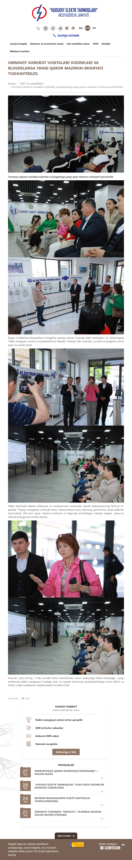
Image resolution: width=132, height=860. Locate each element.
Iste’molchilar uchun (78, 43)
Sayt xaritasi (64, 835)
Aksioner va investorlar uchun (47, 43)
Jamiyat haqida (18, 43)
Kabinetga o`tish (66, 752)
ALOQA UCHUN (68, 35)
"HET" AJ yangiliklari (31, 83)
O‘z (87, 28)
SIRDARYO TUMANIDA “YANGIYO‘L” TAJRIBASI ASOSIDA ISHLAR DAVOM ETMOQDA (68, 813)
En (81, 28)
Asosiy (12, 83)
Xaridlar (106, 43)
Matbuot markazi (19, 51)
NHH (95, 43)
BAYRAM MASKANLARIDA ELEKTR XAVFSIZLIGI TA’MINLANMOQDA (62, 799)
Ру (94, 28)
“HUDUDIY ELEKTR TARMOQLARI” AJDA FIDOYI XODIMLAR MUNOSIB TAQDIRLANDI (69, 786)
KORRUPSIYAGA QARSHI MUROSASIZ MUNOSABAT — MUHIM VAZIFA (67, 772)
